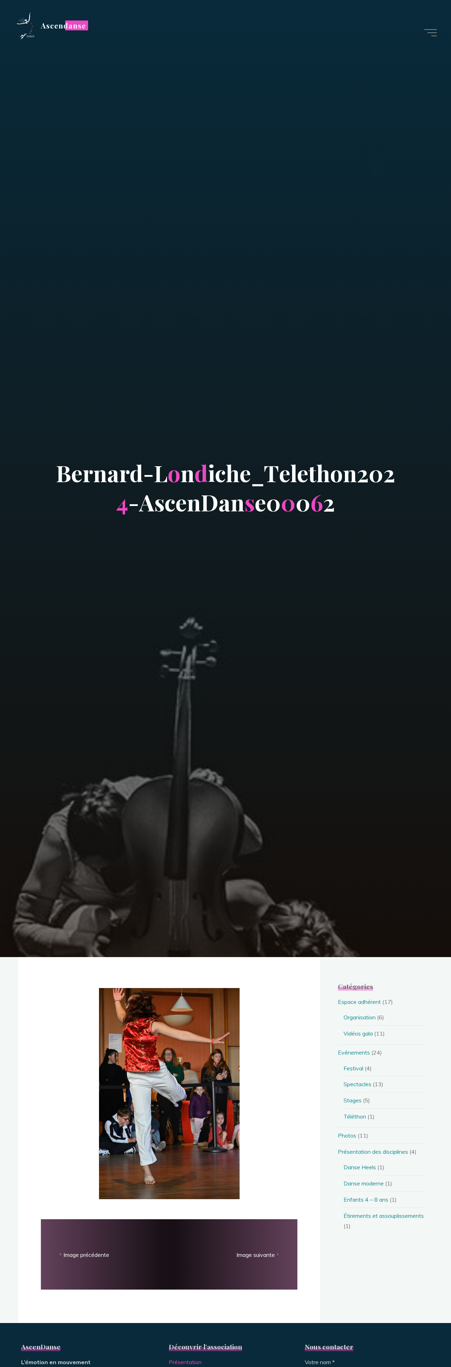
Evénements (354, 1052)
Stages (353, 1100)
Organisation (360, 1017)
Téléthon (355, 1116)
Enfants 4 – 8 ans (366, 1199)
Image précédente (86, 1254)
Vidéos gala (358, 1033)
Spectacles (357, 1084)
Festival (353, 1068)
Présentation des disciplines (373, 1151)
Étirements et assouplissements (384, 1215)
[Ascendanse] (25, 25)
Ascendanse (63, 25)
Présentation (185, 1362)
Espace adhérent (359, 1001)
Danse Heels (360, 1167)
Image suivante (255, 1254)
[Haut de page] (423, 1339)
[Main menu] (430, 32)
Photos (347, 1135)
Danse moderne (364, 1183)
